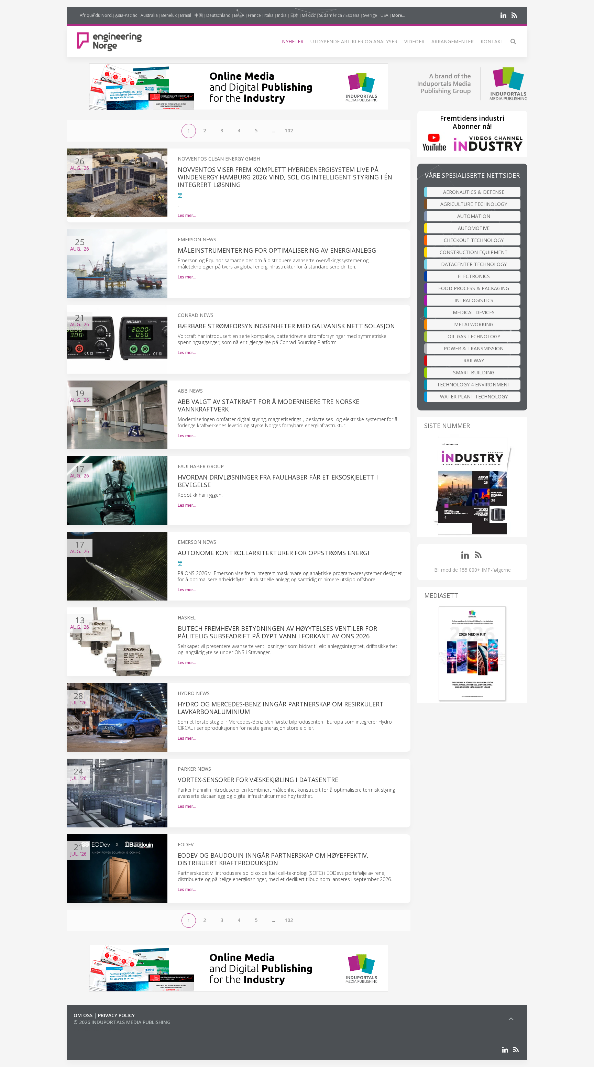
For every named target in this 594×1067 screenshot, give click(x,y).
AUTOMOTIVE (474, 228)
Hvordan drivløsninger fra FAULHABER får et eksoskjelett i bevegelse (278, 481)
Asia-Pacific (126, 15)
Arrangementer (452, 41)
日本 (294, 15)
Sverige (370, 15)
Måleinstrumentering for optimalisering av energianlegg (277, 250)
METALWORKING (473, 324)
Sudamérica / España (339, 15)
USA (384, 15)
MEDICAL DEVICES (474, 312)
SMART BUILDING (473, 372)
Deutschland (218, 15)
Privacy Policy (116, 1015)
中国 (199, 15)
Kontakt (492, 41)
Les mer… (187, 215)
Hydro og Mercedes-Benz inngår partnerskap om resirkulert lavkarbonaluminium (281, 708)
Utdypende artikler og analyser (353, 41)
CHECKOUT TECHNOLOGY (474, 240)
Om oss (83, 1015)
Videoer (414, 41)
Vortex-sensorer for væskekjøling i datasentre (258, 780)
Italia (269, 15)
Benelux (169, 15)
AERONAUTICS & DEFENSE (473, 192)
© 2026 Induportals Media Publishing (122, 1022)
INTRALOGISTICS (473, 300)
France (254, 15)
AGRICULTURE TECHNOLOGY (473, 204)
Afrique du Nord (96, 15)
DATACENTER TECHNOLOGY (474, 264)
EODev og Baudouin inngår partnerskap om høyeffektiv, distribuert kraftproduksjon (273, 859)
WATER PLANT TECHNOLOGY (474, 396)
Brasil (185, 15)
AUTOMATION (473, 216)
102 (289, 130)
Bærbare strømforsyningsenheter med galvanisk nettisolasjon (286, 326)
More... (398, 15)
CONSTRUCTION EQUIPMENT (474, 252)
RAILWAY (473, 360)
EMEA (239, 15)
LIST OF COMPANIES (97, 1029)
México (309, 15)
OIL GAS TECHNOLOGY (474, 336)
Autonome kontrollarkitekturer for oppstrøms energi (273, 553)
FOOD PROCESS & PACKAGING (473, 288)
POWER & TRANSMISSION (474, 348)
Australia (149, 15)
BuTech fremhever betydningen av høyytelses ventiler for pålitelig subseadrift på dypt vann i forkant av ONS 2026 (277, 632)
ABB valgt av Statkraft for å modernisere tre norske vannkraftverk (268, 405)
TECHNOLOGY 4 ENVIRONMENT (473, 384)
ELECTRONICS (474, 276)
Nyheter (293, 41)
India (282, 15)
